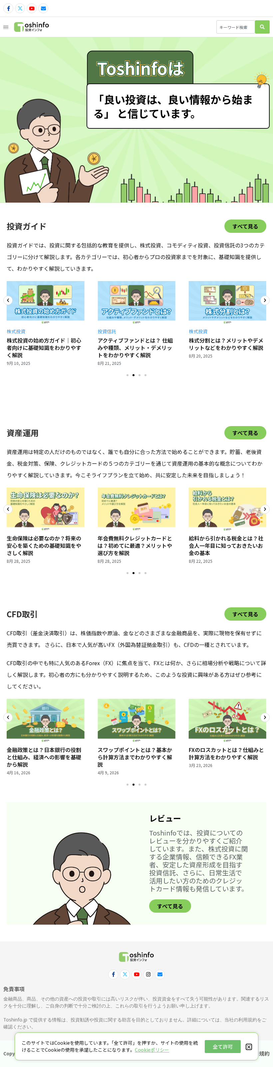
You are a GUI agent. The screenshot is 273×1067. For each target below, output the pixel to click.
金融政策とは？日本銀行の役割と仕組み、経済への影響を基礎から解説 (44, 757)
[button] (8, 300)
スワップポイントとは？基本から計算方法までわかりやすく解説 (135, 757)
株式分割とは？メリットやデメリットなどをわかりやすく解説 (226, 344)
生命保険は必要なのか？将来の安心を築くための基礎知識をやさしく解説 (44, 545)
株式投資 (16, 331)
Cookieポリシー (152, 1049)
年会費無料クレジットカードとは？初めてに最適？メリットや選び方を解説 (135, 545)
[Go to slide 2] (134, 375)
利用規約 (259, 1053)
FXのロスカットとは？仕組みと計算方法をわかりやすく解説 (226, 753)
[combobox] (235, 27)
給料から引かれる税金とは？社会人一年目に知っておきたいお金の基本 (226, 545)
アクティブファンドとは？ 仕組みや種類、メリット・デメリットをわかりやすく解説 (135, 347)
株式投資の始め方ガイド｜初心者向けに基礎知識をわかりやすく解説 (44, 347)
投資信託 (107, 331)
